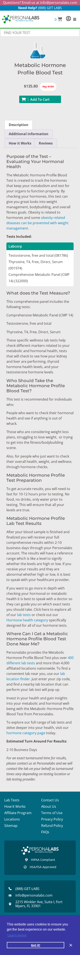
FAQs (45, 832)
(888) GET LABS (50, 8)
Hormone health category (27, 620)
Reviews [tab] (46, 143)
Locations (12, 819)
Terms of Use (52, 812)
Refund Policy (52, 825)
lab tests (24, 614)
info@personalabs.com (58, 2)
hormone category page (25, 733)
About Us (48, 806)
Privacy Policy (52, 819)
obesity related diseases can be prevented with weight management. (37, 223)
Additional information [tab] (28, 134)
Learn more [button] (16, 935)
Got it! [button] (35, 945)
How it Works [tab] (20, 143)
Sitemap (10, 825)
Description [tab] (18, 124)
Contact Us (50, 800)
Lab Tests (11, 800)
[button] (58, 19)
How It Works (15, 806)
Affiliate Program (18, 812)
